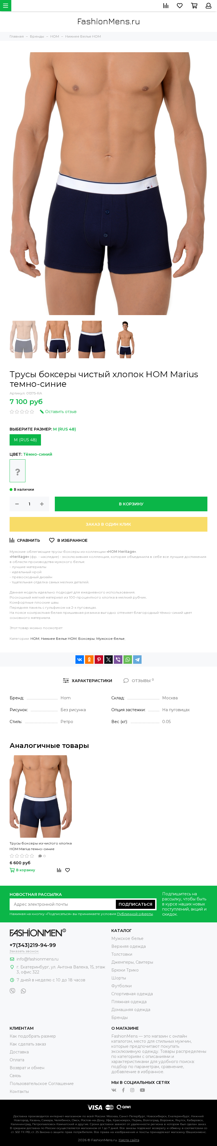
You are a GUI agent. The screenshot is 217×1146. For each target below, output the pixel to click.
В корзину (131, 504)
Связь (15, 1075)
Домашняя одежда (130, 1009)
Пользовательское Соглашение (42, 1083)
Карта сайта (129, 1140)
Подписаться (135, 904)
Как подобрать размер (33, 1036)
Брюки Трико (125, 970)
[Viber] (118, 659)
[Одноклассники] (89, 659)
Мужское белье (110, 638)
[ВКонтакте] (79, 659)
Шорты (118, 978)
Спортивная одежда (132, 993)
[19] (17, 470)
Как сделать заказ (28, 1044)
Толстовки (121, 954)
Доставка (19, 1052)
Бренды (119, 1017)
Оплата (17, 1059)
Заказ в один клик (108, 524)
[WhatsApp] (127, 659)
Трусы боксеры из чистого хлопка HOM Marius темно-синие (41, 846)
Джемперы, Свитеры (132, 962)
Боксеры (86, 638)
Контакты (19, 1091)
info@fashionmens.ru (37, 959)
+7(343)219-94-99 (33, 945)
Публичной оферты (135, 914)
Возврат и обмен (27, 1067)
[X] (108, 659)
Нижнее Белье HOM (59, 638)
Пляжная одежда (129, 1001)
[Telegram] (137, 659)
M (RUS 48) (25, 439)
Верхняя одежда (128, 946)
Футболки (121, 985)
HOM (35, 638)
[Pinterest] (99, 659)
